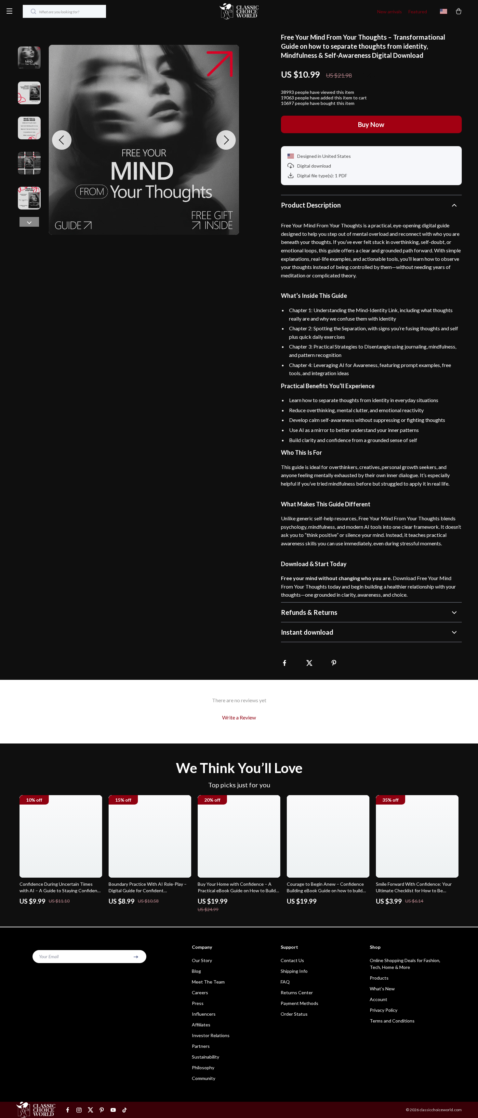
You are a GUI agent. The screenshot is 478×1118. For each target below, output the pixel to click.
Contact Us (292, 960)
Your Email (49, 956)
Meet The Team (208, 982)
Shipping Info (294, 971)
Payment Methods (299, 1003)
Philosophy (203, 1067)
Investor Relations (211, 1035)
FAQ (285, 982)
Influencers (204, 1014)
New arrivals (389, 11)
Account (378, 999)
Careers (200, 992)
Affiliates (201, 1024)
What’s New (382, 988)
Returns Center (297, 992)
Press (198, 1003)
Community (203, 1078)
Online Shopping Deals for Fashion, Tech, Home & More (405, 964)
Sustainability (205, 1057)
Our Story (202, 960)
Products (379, 978)
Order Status (294, 1014)
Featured (417, 11)
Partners (201, 1046)
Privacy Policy (383, 1010)
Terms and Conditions (392, 1020)
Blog (196, 971)
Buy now (371, 124)
